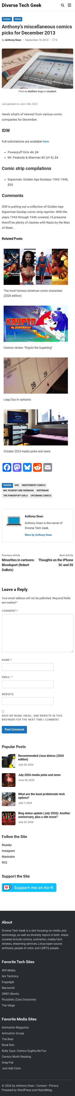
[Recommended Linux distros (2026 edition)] (8, 756)
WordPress (24, 1090)
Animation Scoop (13, 1033)
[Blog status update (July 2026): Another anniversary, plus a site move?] (8, 813)
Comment (10, 610)
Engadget (8, 982)
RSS (4, 862)
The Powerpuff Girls (15, 495)
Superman (42, 490)
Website (8, 694)
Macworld (8, 988)
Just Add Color (11, 1068)
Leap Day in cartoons (17, 399)
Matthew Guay (35, 91)
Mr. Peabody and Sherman (18, 490)
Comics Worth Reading (16, 1056)
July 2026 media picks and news (39, 775)
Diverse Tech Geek (21, 5)
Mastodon (8, 856)
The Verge (8, 1005)
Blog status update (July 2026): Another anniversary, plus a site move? (44, 815)
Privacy (53, 1085)
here (46, 141)
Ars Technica (10, 976)
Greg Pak (7, 1062)
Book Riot (8, 1045)
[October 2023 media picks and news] (36, 444)
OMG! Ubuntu (10, 993)
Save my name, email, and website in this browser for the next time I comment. (32, 717)
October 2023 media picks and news (27, 451)
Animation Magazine (15, 1027)
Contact (42, 1085)
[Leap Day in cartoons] (36, 392)
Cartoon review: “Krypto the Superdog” (28, 347)
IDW (17, 485)
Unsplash (51, 91)
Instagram (8, 851)
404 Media (8, 970)
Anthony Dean (13, 40)
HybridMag (45, 1090)
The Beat (7, 1039)
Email (7, 677)
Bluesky (7, 845)
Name (7, 659)
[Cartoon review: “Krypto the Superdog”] (36, 341)
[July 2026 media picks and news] (8, 775)
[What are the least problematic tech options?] (8, 794)
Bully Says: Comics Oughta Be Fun (24, 1051)
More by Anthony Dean (38, 535)
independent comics (33, 485)
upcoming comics (41, 495)
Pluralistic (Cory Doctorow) (19, 999)
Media (18, 19)
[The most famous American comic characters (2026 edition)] (36, 284)
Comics (7, 19)
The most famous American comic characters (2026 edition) (33, 293)
